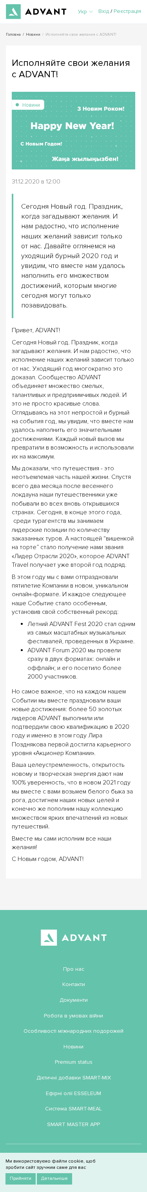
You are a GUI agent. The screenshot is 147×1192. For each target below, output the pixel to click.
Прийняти (20, 1178)
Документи (74, 1000)
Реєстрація (127, 11)
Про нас (73, 969)
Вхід (103, 11)
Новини (33, 34)
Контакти (73, 984)
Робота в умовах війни (73, 1015)
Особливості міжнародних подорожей (73, 1031)
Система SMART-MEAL (73, 1108)
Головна (13, 34)
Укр (82, 11)
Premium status (74, 1062)
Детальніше (54, 1178)
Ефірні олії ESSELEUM (73, 1093)
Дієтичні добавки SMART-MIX (73, 1077)
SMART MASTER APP (73, 1124)
